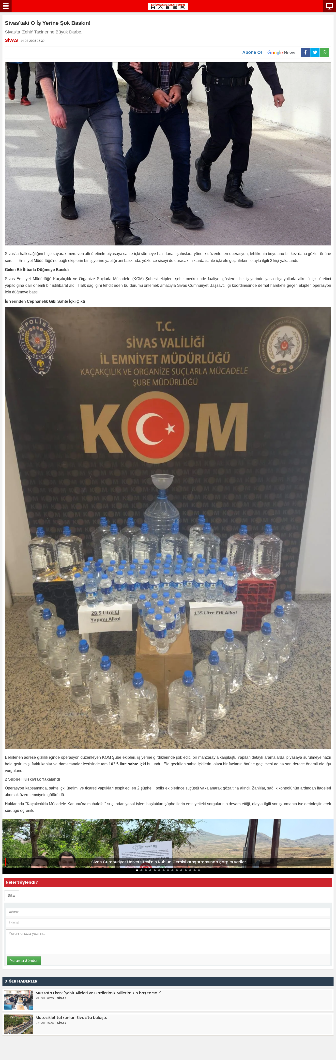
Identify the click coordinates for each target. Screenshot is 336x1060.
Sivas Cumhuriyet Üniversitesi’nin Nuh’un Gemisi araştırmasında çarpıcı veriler (168, 862)
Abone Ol (252, 52)
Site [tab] (11, 895)
